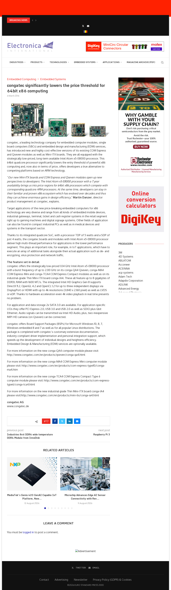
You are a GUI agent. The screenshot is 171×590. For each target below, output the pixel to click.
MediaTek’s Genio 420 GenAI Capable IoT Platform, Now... (32, 497)
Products (36, 62)
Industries (16, 62)
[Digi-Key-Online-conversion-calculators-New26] (141, 188)
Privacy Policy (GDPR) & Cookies (112, 579)
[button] (32, 20)
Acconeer (124, 264)
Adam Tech (125, 276)
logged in (28, 532)
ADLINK (123, 284)
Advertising (61, 579)
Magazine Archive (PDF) (141, 62)
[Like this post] (47, 421)
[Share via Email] (77, 421)
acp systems (125, 272)
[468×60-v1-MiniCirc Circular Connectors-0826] (125, 43)
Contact (44, 579)
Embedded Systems (85, 62)
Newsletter (80, 579)
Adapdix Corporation (130, 280)
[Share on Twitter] (62, 421)
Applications (111, 62)
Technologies (58, 62)
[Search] (162, 62)
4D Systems (125, 256)
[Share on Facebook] (55, 421)
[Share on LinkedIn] (70, 421)
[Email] (88, 26)
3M (120, 252)
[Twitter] (83, 26)
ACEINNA (124, 268)
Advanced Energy (128, 288)
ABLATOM (124, 260)
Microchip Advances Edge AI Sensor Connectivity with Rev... (85, 497)
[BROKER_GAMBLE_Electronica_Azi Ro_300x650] (141, 79)
